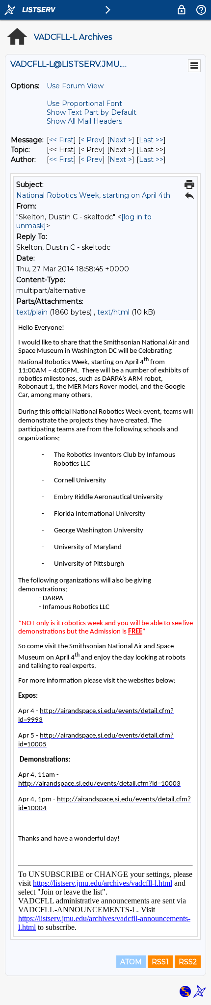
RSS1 (160, 961)
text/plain (32, 312)
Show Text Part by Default (91, 112)
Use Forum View (75, 85)
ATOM (131, 961)
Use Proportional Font (84, 103)
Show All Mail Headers (84, 121)
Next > (120, 139)
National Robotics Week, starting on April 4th (93, 195)
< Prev (91, 139)
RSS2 (188, 961)
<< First (61, 139)
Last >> (151, 139)
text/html (113, 312)
